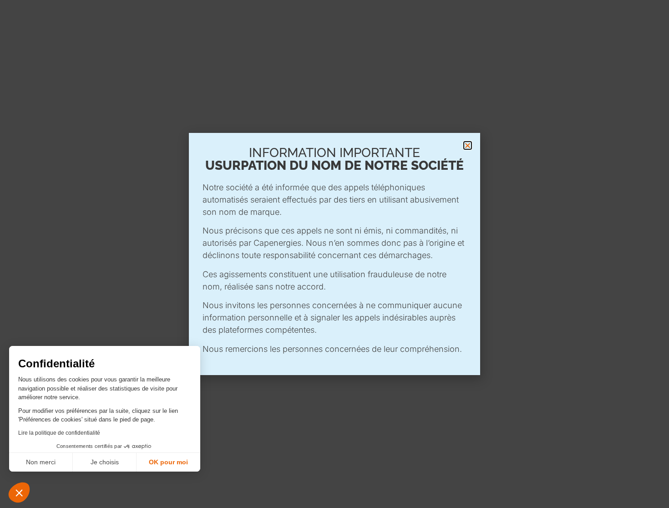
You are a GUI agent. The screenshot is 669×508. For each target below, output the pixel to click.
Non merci (41, 462)
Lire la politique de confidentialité (59, 433)
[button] (19, 492)
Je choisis (105, 462)
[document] (334, 254)
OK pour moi (168, 462)
